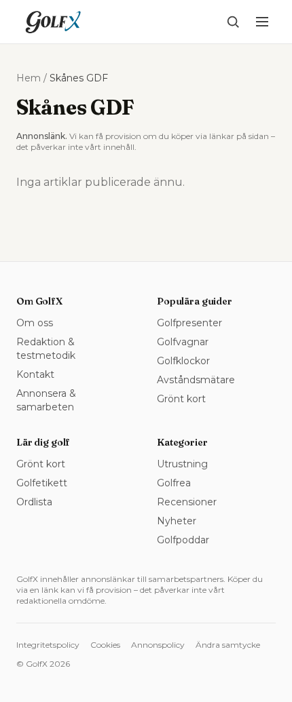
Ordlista (34, 502)
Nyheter (176, 521)
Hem (28, 78)
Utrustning (182, 464)
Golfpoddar (183, 540)
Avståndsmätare (196, 380)
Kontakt (35, 374)
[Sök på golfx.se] (233, 22)
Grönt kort (181, 399)
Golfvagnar (182, 342)
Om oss (34, 323)
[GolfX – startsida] (53, 21)
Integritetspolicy (47, 645)
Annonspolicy (158, 645)
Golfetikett (41, 483)
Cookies (105, 645)
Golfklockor (183, 361)
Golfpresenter (189, 323)
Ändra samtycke (228, 645)
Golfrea (174, 483)
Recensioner (187, 502)
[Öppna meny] (262, 21)
